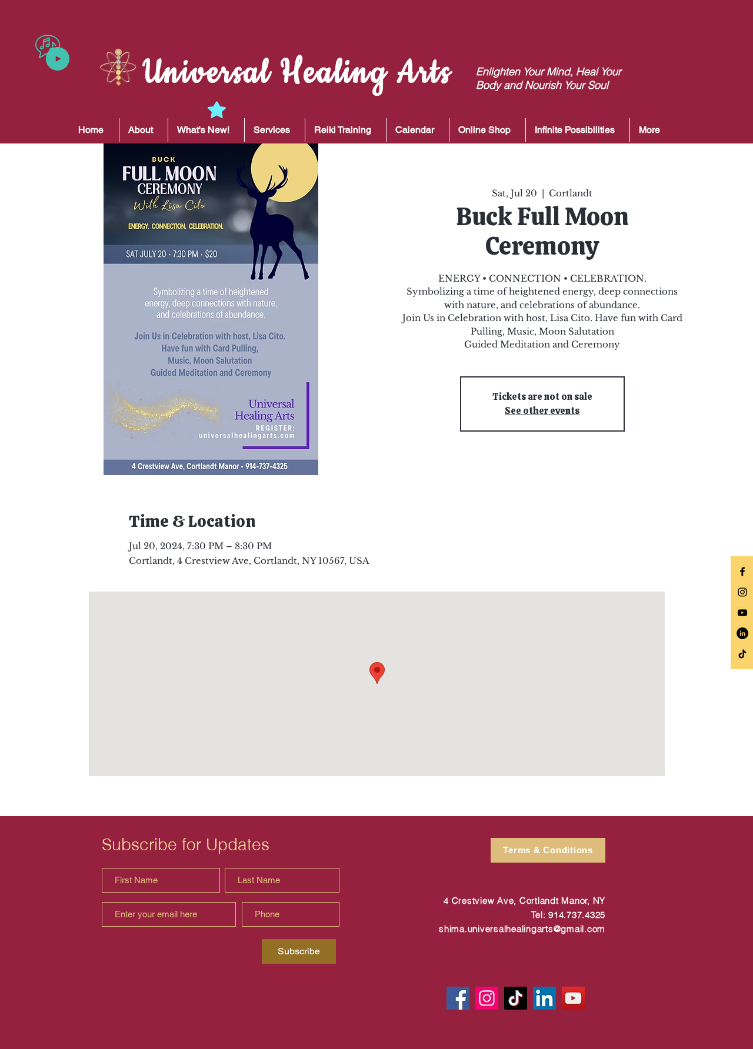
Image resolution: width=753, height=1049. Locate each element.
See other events (542, 411)
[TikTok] (742, 654)
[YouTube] (573, 998)
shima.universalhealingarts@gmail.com (522, 928)
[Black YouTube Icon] (742, 613)
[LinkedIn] (742, 633)
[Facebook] (458, 998)
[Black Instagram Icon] (742, 592)
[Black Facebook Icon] (742, 571)
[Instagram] (486, 998)
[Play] (57, 59)
